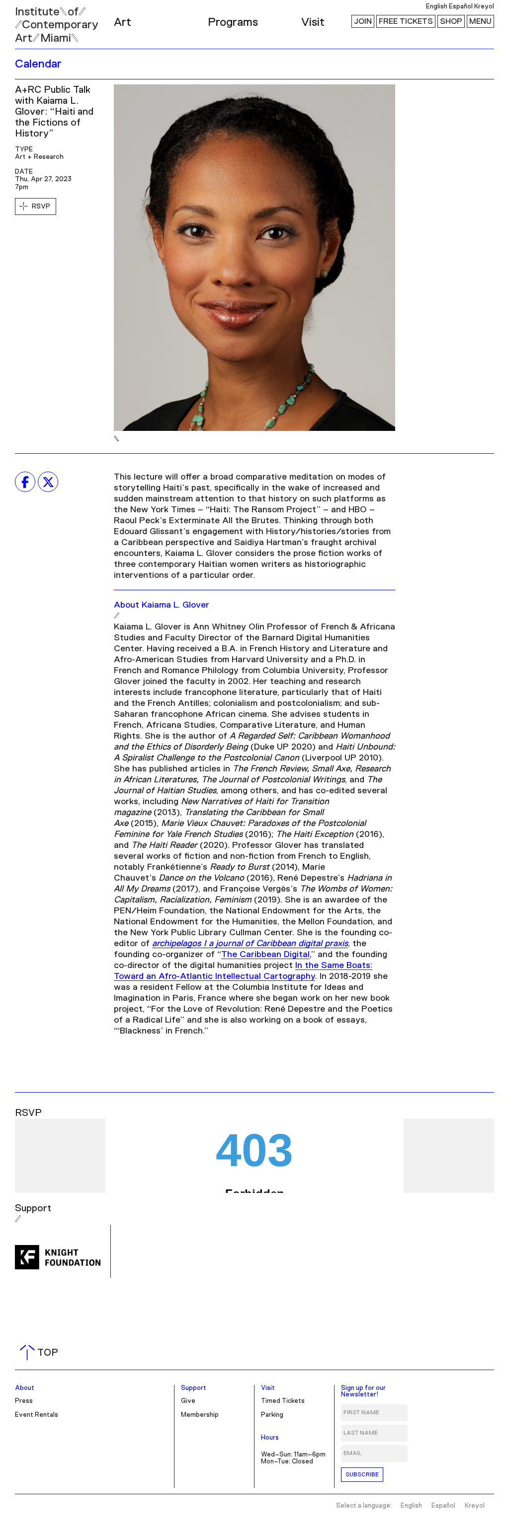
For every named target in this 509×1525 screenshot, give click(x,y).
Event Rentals (36, 1415)
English (436, 6)
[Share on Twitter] (48, 482)
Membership (200, 1415)
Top (41, 1353)
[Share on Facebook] (25, 482)
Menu (480, 21)
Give (188, 1401)
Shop (451, 21)
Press (24, 1401)
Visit (313, 22)
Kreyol (484, 6)
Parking (272, 1415)
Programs (233, 22)
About (24, 1388)
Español (461, 6)
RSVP (41, 206)
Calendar (38, 64)
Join (363, 21)
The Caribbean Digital (265, 954)
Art (122, 22)
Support (193, 1388)
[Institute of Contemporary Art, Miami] (30, 20)
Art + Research (39, 156)
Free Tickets (406, 21)
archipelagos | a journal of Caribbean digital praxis (250, 943)
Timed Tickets (283, 1401)
